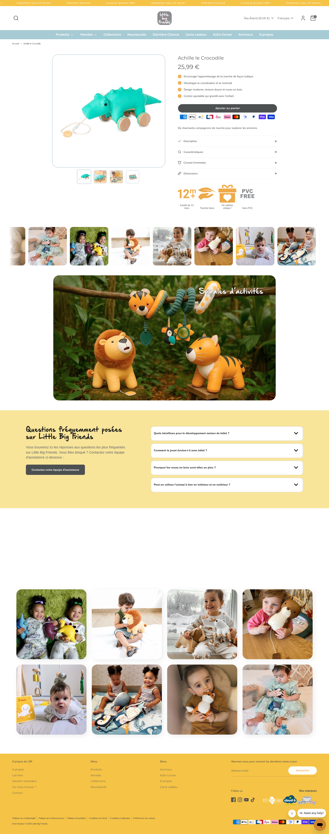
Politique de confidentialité (24, 818)
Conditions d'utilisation (120, 818)
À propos (266, 34)
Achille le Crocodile (32, 43)
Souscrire (302, 770)
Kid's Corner (222, 34)
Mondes (86, 34)
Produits (63, 34)
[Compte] (303, 18)
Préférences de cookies (144, 818)
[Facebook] (233, 799)
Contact (17, 793)
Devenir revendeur (24, 781)
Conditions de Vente (98, 818)
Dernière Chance (166, 34)
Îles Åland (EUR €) (257, 18)
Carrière (17, 775)
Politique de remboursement (51, 818)
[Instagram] (240, 799)
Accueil (15, 43)
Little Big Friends (40, 824)
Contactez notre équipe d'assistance (55, 469)
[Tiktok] (253, 799)
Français (283, 18)
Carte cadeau (196, 34)
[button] (84, 177)
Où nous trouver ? (24, 787)
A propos (18, 769)
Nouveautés (136, 34)
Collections (112, 34)
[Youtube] (246, 799)
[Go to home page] (164, 18)
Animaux (246, 34)
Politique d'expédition (76, 818)
